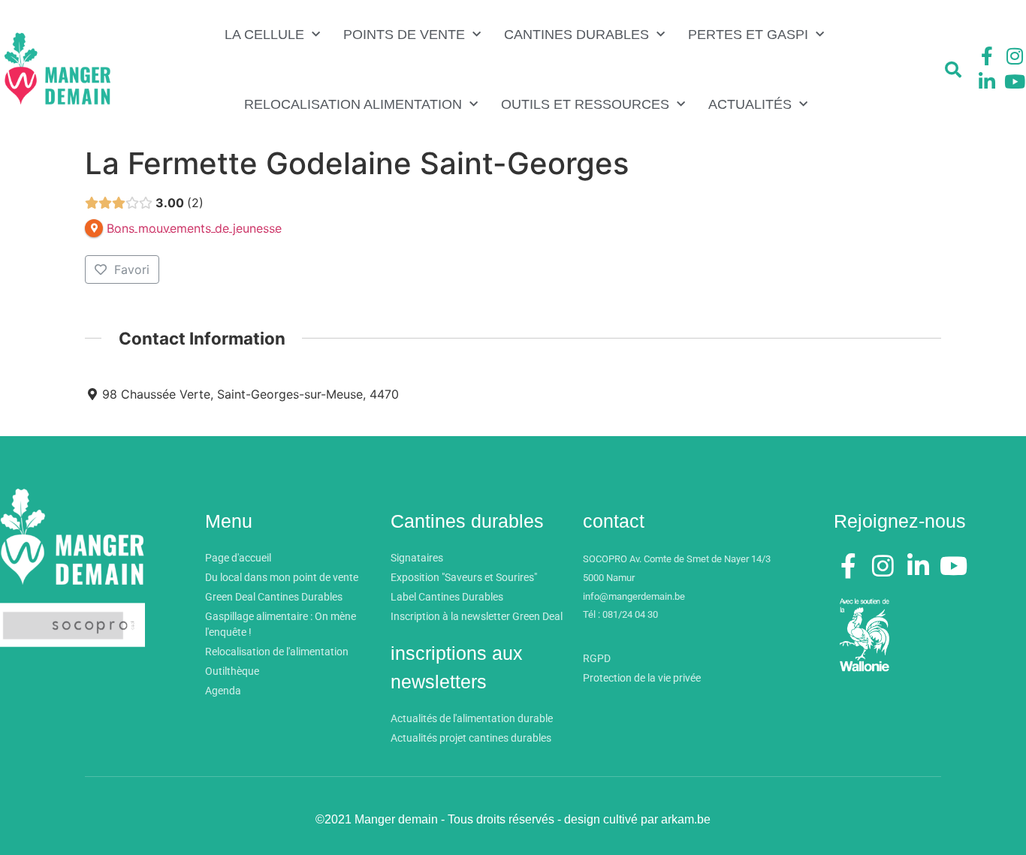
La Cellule (264, 34)
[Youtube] (1014, 81)
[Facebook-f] (987, 56)
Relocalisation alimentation (353, 104)
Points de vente (404, 34)
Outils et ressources (585, 104)
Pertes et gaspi (748, 34)
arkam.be (686, 819)
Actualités (750, 104)
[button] (953, 70)
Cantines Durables (576, 34)
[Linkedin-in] (987, 81)
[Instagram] (1014, 56)
